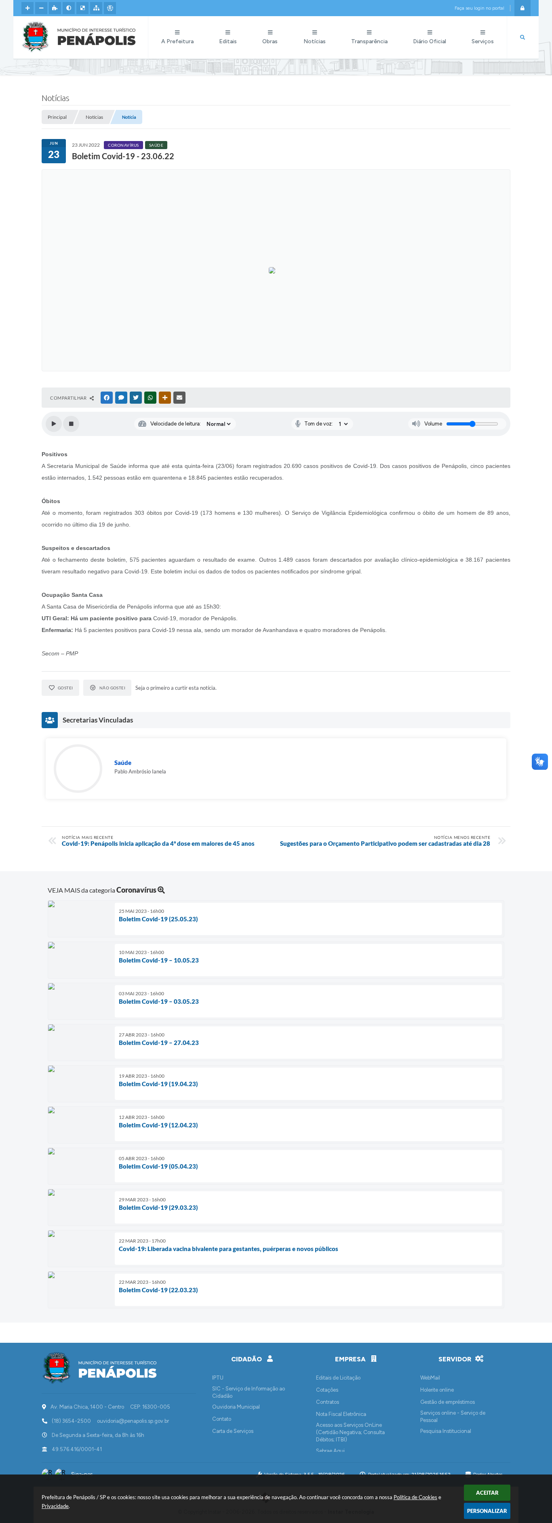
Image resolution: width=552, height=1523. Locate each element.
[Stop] (71, 424)
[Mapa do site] (96, 8)
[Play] (54, 424)
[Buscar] (522, 37)
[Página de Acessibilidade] (110, 8)
